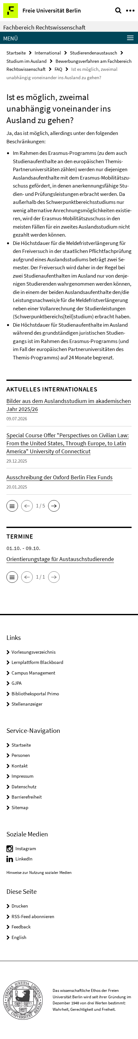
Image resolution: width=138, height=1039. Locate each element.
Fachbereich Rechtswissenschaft (44, 27)
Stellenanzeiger (27, 704)
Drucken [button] (20, 906)
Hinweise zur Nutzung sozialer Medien (39, 872)
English (19, 937)
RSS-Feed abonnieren (33, 916)
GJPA (17, 683)
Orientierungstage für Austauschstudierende (60, 559)
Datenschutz (24, 786)
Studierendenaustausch (93, 53)
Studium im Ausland (26, 61)
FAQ (58, 69)
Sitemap (20, 807)
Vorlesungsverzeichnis (34, 652)
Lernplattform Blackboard (37, 662)
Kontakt (20, 766)
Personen (21, 755)
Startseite (16, 53)
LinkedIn (23, 859)
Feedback (21, 927)
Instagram (25, 848)
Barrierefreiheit (27, 797)
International (48, 53)
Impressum (22, 776)
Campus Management (33, 673)
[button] (12, 505)
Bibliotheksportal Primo (35, 694)
